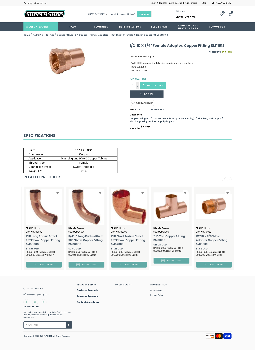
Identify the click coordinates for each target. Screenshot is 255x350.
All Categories (38, 26)
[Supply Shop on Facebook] (26, 302)
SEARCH (144, 14)
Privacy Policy (156, 290)
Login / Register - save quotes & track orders (174, 2)
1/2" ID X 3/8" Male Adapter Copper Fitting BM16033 (210, 240)
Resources (217, 26)
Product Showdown (88, 302)
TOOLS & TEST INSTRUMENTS (188, 27)
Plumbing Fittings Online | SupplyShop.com (153, 121)
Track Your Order (223, 3)
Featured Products (87, 290)
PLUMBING (101, 26)
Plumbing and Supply (209, 118)
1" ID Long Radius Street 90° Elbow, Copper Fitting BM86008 (42, 240)
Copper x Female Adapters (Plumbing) (173, 118)
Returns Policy (156, 295)
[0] (219, 14)
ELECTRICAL (159, 26)
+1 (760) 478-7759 (186, 17)
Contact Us (40, 3)
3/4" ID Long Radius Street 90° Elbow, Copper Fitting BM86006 (84, 240)
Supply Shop (46, 336)
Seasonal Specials (87, 296)
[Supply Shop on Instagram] (43, 302)
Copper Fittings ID (139, 118)
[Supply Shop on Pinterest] (35, 302)
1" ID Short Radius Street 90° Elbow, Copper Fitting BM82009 (127, 240)
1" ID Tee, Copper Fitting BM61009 (168, 238)
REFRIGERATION (130, 26)
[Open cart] (228, 14)
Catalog (27, 3)
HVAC (72, 26)
